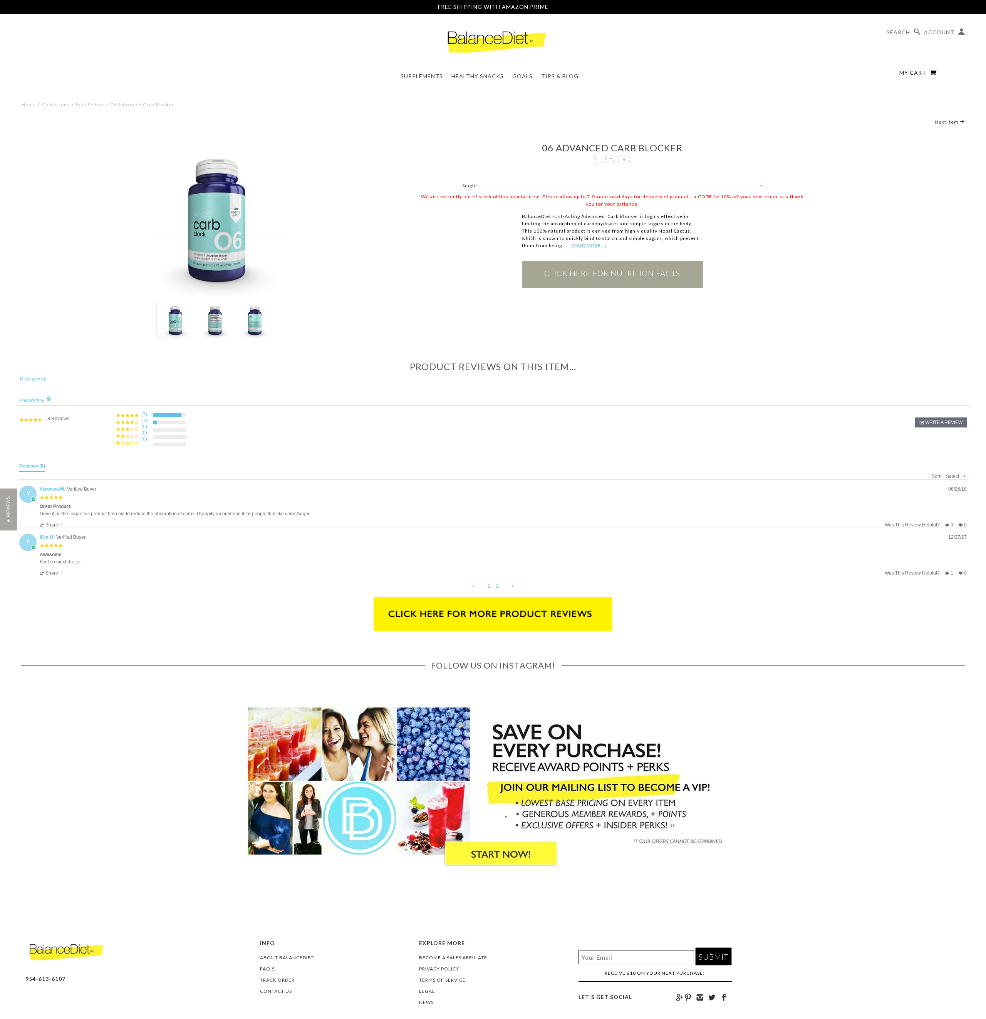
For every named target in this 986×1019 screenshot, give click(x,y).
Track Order (277, 980)
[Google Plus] (680, 997)
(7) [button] (144, 414)
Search (898, 32)
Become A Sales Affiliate (453, 957)
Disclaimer (33, 379)
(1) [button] (144, 420)
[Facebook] (724, 997)
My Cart (913, 72)
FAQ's (267, 969)
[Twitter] (712, 997)
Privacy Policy (439, 969)
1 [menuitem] (489, 586)
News (426, 1002)
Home (29, 104)
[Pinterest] (688, 997)
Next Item (947, 122)
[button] (941, 422)
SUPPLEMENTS (422, 76)
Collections (56, 104)
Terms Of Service (442, 980)
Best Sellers (90, 104)
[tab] (32, 467)
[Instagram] (700, 997)
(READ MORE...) (589, 245)
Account (939, 32)
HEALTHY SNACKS (477, 76)
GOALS (522, 76)
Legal (427, 991)
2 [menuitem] (497, 586)
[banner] (493, 39)
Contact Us (276, 991)
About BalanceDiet (287, 957)
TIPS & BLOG (560, 76)
